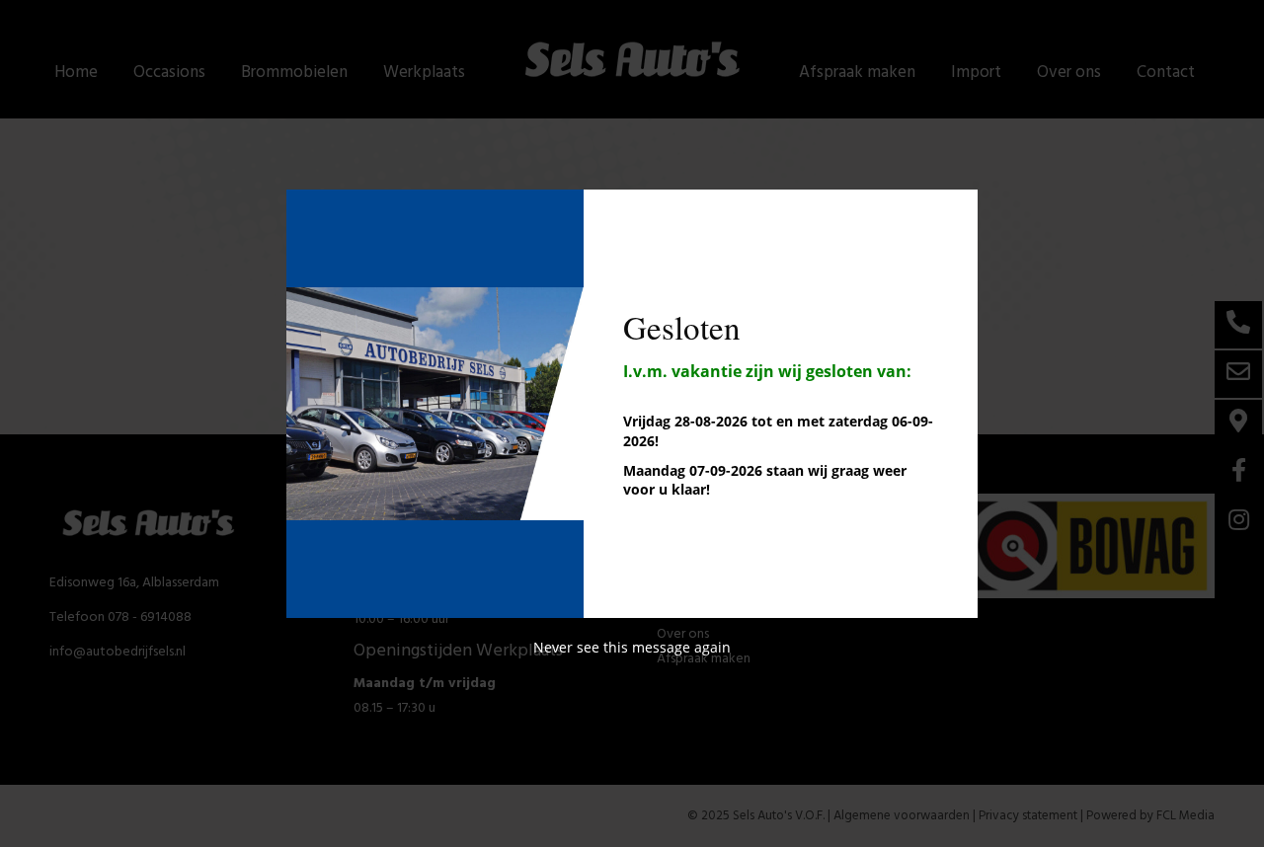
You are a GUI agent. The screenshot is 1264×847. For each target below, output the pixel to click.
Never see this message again (632, 647)
